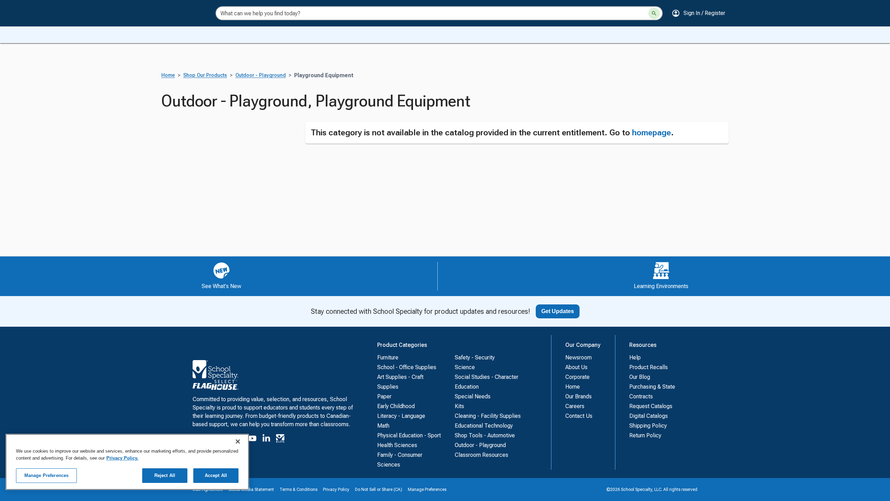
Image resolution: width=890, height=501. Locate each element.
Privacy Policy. (122, 458)
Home (168, 75)
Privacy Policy (336, 489)
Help (635, 357)
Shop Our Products (205, 75)
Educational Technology (484, 425)
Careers (574, 406)
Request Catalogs (650, 406)
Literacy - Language (401, 416)
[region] (127, 462)
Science (465, 367)
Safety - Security (475, 357)
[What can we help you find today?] (654, 13)
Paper (384, 396)
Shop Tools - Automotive (485, 435)
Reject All (164, 475)
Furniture (387, 357)
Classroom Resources (481, 455)
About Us (576, 367)
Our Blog (639, 377)
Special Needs (473, 396)
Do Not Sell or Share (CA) (378, 489)
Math (383, 425)
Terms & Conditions (298, 489)
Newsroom (578, 357)
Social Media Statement (251, 489)
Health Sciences (397, 445)
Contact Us (578, 416)
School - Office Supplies (406, 367)
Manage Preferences (427, 489)
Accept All (216, 475)
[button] (698, 13)
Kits (459, 406)
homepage (651, 132)
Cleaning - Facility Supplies (488, 416)
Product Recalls (648, 367)
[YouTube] (252, 439)
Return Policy (645, 435)
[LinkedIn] (266, 439)
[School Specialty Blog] (280, 439)
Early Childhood (396, 406)
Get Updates (557, 311)
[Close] (237, 441)
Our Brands (578, 396)
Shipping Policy (648, 425)
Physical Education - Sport (409, 435)
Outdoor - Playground (260, 75)
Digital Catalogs (648, 416)
